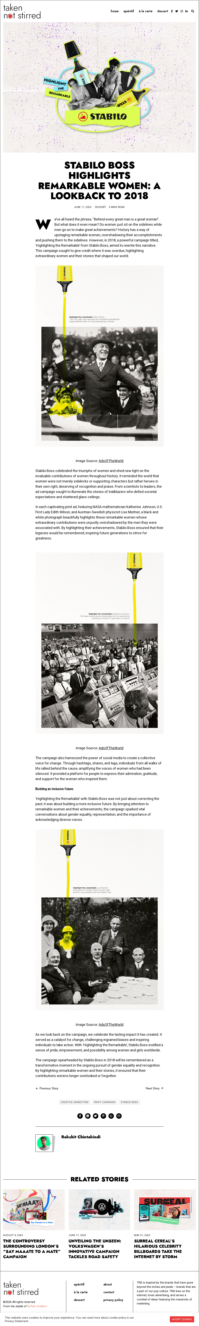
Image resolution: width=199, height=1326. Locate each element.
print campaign (104, 1102)
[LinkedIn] (186, 11)
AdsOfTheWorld (111, 461)
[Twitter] (176, 11)
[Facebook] (172, 11)
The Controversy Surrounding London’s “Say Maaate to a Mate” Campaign (32, 1249)
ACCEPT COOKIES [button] (182, 1319)
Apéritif (128, 11)
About (107, 1284)
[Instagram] (182, 11)
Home (115, 11)
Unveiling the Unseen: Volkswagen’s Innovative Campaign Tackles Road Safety (95, 1249)
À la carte (146, 11)
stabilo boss (129, 1102)
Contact (108, 1292)
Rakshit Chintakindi (80, 1137)
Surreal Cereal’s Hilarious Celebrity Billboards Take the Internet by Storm (158, 1249)
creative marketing (75, 1102)
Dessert (162, 11)
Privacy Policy (113, 1300)
